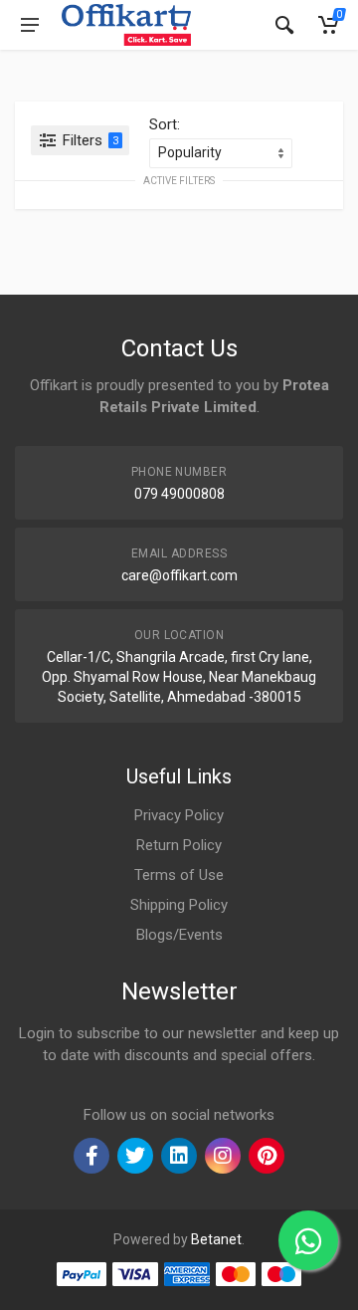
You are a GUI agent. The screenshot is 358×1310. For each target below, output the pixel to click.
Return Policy (179, 845)
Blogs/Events (179, 935)
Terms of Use (179, 875)
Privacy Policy (179, 815)
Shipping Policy (179, 905)
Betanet (216, 1239)
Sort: (164, 124)
